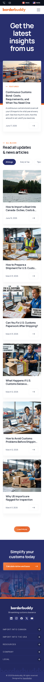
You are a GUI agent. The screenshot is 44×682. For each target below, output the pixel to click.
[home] (14, 10)
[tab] (9, 162)
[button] (38, 9)
